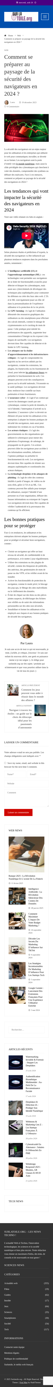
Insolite (26, 1300)
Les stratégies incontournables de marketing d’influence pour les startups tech (36, 969)
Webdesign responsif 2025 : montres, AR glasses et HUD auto (33, 1170)
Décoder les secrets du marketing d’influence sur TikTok (35, 944)
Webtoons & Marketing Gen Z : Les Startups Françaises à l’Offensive (34, 1127)
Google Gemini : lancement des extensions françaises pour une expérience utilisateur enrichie (35, 997)
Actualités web (26, 1283)
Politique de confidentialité (16, 1359)
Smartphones (26, 1318)
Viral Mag (23, 1382)
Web (6, 50)
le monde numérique (25, 164)
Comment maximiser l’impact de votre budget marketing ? (34, 920)
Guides (26, 1295)
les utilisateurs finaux (35, 372)
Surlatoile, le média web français (18, 1364)
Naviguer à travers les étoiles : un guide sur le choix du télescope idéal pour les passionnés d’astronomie (20, 717)
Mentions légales (11, 1353)
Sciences (26, 1312)
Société (26, 1323)
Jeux (26, 1306)
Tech (26, 1329)
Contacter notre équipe (14, 1347)
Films (26, 1289)
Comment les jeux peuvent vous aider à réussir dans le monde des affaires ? (32, 693)
